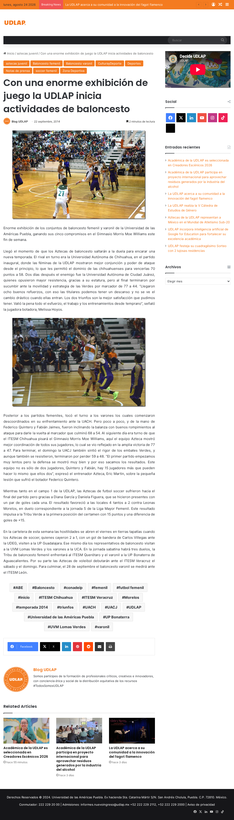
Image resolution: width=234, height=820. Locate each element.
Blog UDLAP (20, 121)
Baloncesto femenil (46, 63)
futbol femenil (131, 587)
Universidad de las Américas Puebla (62, 617)
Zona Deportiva (73, 71)
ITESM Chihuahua (57, 597)
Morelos (131, 597)
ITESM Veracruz (98, 597)
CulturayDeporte (110, 63)
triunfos (66, 607)
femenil (100, 587)
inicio (25, 597)
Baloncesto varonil (79, 63)
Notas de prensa (18, 71)
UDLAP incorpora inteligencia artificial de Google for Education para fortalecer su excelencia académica (198, 234)
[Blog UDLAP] (14, 22)
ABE (19, 587)
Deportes (134, 63)
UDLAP (135, 607)
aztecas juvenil (27, 53)
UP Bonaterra (117, 617)
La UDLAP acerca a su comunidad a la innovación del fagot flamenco (114, 4)
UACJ (112, 607)
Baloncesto (45, 587)
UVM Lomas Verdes (68, 627)
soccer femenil (46, 71)
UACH (90, 607)
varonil (103, 627)
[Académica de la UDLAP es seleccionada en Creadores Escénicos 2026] (26, 731)
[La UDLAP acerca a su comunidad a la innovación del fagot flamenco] (132, 731)
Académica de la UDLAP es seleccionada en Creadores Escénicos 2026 (25, 752)
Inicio (10, 53)
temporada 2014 (33, 607)
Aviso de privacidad (201, 804)
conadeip (74, 587)
